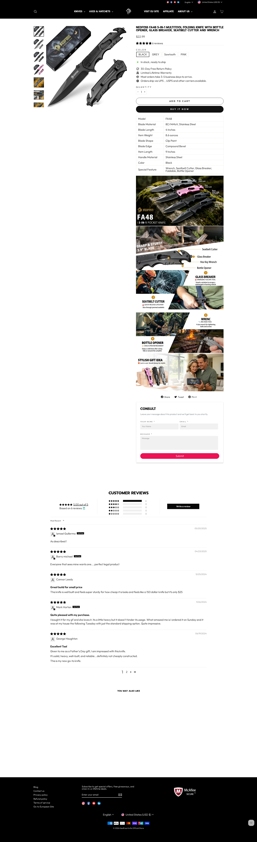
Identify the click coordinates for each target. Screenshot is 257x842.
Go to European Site (43, 806)
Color (141, 50)
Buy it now (179, 109)
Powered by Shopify (128, 832)
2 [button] (126, 672)
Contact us (38, 790)
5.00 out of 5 (80, 504)
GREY (155, 54)
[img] (58, 528)
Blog (35, 787)
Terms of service (41, 802)
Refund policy (40, 798)
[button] (144, 43)
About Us (184, 11)
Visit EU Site (151, 11)
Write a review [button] (183, 506)
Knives (78, 11)
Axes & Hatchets (100, 11)
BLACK (143, 54)
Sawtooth (170, 54)
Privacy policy (40, 794)
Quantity (144, 87)
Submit (180, 456)
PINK (184, 54)
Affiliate (168, 11)
